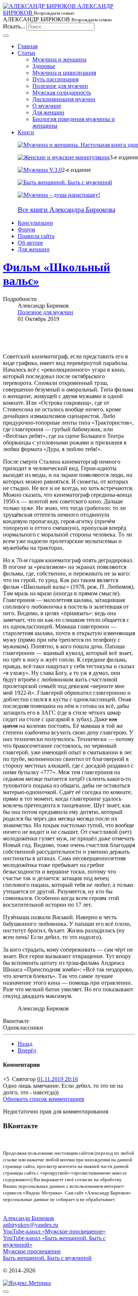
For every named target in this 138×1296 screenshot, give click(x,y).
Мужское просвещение (32, 1251)
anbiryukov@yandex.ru (30, 1225)
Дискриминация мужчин (63, 99)
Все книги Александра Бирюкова (66, 209)
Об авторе (30, 243)
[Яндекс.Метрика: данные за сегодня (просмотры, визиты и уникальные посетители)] (27, 1283)
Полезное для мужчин (60, 86)
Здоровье (43, 66)
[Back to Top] (6, 1291)
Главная (28, 46)
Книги (26, 132)
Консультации (35, 223)
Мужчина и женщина (59, 59)
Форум (26, 229)
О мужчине (46, 106)
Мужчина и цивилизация (64, 73)
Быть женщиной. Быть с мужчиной (47, 1258)
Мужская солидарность (61, 92)
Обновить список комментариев (43, 1099)
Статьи (26, 53)
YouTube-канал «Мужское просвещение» (54, 1231)
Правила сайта (36, 236)
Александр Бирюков (28, 1218)
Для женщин (48, 112)
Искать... (14, 26)
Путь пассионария (55, 79)
